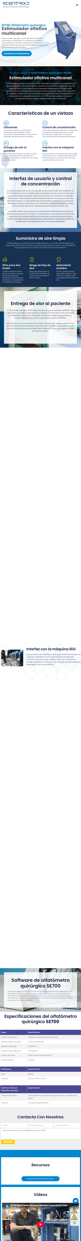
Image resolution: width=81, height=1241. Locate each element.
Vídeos (40, 1194)
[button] (77, 5)
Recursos (40, 1165)
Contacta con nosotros (40, 1117)
